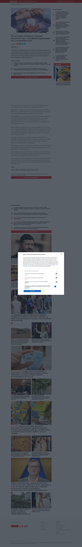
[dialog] (41, 273)
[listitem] (41, 271)
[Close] (62, 254)
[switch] (55, 273)
